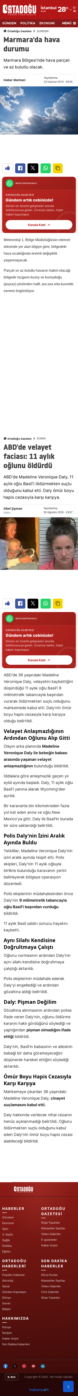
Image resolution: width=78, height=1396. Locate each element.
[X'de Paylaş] (33, 168)
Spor (5, 1228)
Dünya (6, 1297)
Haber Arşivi (49, 1245)
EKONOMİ (47, 23)
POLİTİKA (27, 23)
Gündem (8, 1217)
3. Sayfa (7, 1234)
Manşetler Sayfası (53, 1228)
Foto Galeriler (50, 1291)
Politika (7, 1245)
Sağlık (6, 1240)
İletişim (7, 1332)
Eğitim (6, 1251)
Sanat (6, 1286)
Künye (6, 1327)
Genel (6, 1303)
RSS (13, 1377)
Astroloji (7, 1280)
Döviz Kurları (49, 1274)
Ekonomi (8, 1223)
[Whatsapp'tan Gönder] (46, 168)
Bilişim (6, 1308)
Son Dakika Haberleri (16, 1344)
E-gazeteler (49, 1239)
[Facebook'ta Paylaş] (20, 168)
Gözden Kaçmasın (14, 1291)
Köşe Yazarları (50, 1222)
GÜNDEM (9, 23)
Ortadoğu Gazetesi (19, 31)
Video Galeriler (51, 1233)
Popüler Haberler (13, 1274)
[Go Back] (68, 1386)
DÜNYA (41, 438)
